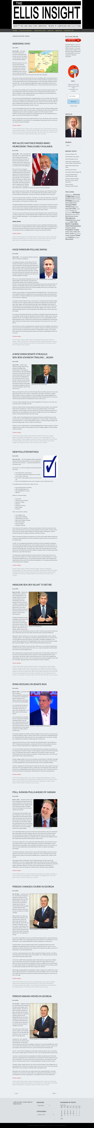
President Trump (16, 671)
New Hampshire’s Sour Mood (72, 156)
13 (70, 1112)
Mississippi (73, 214)
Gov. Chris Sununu (18, 875)
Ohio (18, 132)
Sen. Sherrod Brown (42, 781)
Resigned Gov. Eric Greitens (28, 673)
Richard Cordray (24, 781)
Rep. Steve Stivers (42, 132)
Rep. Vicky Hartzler (39, 343)
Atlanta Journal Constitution (18, 983)
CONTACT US (68, 30)
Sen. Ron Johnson (32, 440)
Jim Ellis (35, 133)
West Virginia (76, 237)
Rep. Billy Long (22, 343)
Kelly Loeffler (26, 985)
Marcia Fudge (28, 779)
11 (64, 1112)
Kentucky (67, 210)
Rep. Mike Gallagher (17, 440)
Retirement (30, 666)
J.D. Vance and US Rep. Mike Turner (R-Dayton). (36, 130)
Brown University (27, 570)
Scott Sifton (37, 673)
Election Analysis (21, 128)
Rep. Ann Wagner (25, 671)
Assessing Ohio (21, 43)
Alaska (47, 236)
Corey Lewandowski (39, 873)
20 (70, 1113)
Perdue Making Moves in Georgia (31, 996)
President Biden (45, 439)
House (26, 236)
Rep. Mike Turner (33, 132)
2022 (18, 435)
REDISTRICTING (40, 30)
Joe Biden (78, 208)
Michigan (76, 212)
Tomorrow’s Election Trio (71, 154)
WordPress (43, 1125)
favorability (20, 437)
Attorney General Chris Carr (32, 983)
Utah (66, 237)
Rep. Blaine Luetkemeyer (43, 671)
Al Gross (44, 236)
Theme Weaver (62, 1125)
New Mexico (67, 222)
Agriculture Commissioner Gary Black (46, 981)
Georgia (19, 668)
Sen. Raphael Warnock (17, 986)
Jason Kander (33, 668)
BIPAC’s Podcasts (69, 48)
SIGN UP (50, 30)
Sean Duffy (25, 440)
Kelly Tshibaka (42, 238)
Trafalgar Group (16, 442)
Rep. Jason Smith (30, 343)
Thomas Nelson (50, 440)
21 (73, 1113)
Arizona (45, 666)
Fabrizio (19, 341)
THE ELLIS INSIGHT (25, 30)
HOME (15, 30)
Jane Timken (52, 130)
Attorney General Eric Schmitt (45, 339)
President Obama (70, 228)
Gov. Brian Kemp (52, 1081)
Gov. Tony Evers (34, 437)
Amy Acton (40, 128)
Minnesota (68, 214)
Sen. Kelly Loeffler (46, 1083)
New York (73, 222)
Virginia (32, 674)
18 (64, 1113)
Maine (75, 210)
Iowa (67, 209)
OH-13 (43, 779)
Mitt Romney (69, 216)
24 (61, 1115)
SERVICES (59, 30)
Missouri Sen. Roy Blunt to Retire (32, 584)
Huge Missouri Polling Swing (29, 249)
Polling (26, 128)
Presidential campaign (34, 568)
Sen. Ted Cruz (78, 233)
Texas (77, 235)
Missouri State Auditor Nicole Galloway (36, 669)
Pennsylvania (75, 226)
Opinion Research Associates (36, 572)
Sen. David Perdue (51, 985)
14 (73, 1112)
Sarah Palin (15, 240)
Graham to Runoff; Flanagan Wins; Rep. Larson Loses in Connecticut (72, 180)
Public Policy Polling (23, 132)
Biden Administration (46, 777)
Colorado (14, 668)
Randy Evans (44, 985)
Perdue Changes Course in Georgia (33, 886)
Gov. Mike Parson (26, 668)
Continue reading (17, 125)
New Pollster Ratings (25, 451)
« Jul (61, 1118)
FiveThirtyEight (26, 437)
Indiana (76, 206)
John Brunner (24, 341)
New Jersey (76, 220)
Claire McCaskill (51, 666)
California (69, 196)
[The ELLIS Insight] (47, 14)
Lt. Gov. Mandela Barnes (44, 437)
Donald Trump (69, 199)
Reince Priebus (53, 439)
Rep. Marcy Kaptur (52, 779)
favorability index (22, 238)
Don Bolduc (47, 873)
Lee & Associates (32, 341)
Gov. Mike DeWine (20, 779)
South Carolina (70, 235)
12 (67, 1112)
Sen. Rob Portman (19, 133)
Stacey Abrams (20, 1084)
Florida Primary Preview (70, 169)
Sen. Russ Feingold (41, 440)
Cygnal (51, 236)
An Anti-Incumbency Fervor (71, 159)
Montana (76, 216)
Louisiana (71, 210)
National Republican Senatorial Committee (31, 439)
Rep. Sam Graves (16, 673)
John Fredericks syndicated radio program (22, 1083)
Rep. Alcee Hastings (51, 238)
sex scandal (27, 674)
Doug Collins (42, 983)
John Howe (36, 238)
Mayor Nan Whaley (36, 779)
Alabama (67, 195)
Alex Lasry (46, 435)
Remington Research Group (47, 341)
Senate (30, 128)
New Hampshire (53, 669)
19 (67, 1113)
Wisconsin (22, 442)
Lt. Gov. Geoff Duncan (35, 985)
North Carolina (71, 224)
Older (16, 1093)
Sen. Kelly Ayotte (35, 875)
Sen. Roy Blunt (48, 343)
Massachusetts (68, 212)
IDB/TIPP (49, 570)
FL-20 (27, 238)
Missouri (39, 341)
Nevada (47, 669)
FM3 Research (43, 570)
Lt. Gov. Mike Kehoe (42, 668)
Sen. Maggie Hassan (45, 875)
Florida (31, 238)
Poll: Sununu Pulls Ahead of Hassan (34, 792)
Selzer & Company (48, 572)
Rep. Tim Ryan (50, 132)
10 (61, 1112)
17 (61, 1113)
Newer (54, 1093)
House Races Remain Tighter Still (73, 172)
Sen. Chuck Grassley (46, 673)
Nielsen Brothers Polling (23, 572)
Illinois (73, 207)
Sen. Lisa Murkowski (23, 240)
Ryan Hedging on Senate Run (29, 684)
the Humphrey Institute (29, 573)
